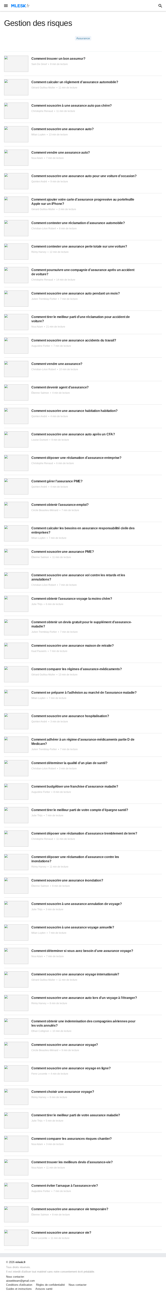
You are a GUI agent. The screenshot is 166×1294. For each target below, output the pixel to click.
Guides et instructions (19, 1289)
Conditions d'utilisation (19, 1284)
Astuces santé (43, 1289)
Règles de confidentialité (50, 1284)
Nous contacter (77, 1284)
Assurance (83, 38)
